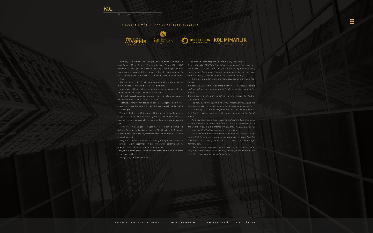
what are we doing (152, 14)
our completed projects (176, 24)
